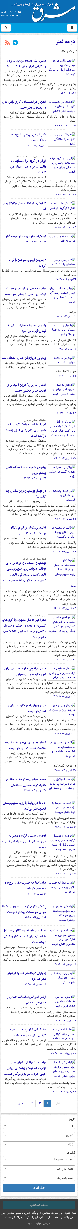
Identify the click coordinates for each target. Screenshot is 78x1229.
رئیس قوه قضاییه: (37, 615)
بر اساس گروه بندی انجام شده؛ (31, 157)
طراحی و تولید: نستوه (39, 1223)
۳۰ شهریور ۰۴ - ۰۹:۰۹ (65, 458)
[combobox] (39, 1126)
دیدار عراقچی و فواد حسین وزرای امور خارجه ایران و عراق (25, 671)
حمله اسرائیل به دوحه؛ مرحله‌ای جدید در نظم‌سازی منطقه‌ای (26, 782)
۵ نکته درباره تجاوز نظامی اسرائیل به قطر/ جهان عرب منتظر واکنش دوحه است (24, 936)
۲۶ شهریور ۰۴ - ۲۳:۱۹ (35, 478)
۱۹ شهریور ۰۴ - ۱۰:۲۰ (35, 894)
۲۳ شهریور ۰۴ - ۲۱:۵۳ (65, 734)
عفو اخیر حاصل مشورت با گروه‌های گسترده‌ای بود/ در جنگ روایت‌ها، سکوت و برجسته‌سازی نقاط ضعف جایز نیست (24, 628)
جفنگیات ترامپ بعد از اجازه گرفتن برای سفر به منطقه (28, 1032)
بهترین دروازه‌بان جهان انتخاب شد (24, 358)
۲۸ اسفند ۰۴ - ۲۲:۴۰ (65, 195)
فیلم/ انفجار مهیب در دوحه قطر (25, 236)
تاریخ (72, 1119)
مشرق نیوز (44, 11)
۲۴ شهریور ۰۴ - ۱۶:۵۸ (65, 608)
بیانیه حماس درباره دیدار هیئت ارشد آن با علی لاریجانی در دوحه (25, 291)
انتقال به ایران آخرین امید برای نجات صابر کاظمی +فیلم (26, 388)
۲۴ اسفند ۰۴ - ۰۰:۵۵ (65, 227)
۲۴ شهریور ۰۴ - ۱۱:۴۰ (65, 660)
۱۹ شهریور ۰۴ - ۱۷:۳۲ (65, 874)
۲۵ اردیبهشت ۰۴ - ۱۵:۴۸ (64, 1092)
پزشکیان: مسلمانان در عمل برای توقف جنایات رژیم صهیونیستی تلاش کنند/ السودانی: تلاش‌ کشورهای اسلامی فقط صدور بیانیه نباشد (39, 574)
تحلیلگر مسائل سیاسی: (34, 420)
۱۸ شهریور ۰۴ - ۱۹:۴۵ (35, 984)
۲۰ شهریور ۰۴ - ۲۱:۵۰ (65, 770)
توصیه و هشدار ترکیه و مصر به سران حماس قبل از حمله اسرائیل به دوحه (24, 841)
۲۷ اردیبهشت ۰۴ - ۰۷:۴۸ (63, 1053)
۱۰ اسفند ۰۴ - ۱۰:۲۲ (36, 242)
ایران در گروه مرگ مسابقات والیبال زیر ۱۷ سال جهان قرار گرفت (27, 166)
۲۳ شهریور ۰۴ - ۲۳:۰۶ (64, 697)
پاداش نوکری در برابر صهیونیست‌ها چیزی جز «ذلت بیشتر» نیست (24, 909)
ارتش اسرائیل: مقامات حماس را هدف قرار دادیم (26, 999)
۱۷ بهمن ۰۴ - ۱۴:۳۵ (66, 349)
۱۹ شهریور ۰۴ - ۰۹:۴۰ (35, 917)
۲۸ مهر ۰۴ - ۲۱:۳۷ (66, 413)
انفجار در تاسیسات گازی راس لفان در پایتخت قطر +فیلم (24, 104)
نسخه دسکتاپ (39, 1205)
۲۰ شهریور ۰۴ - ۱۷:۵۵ (35, 790)
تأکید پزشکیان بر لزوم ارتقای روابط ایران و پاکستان (28, 530)
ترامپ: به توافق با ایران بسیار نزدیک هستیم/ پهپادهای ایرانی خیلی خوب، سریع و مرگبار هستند (25, 1068)
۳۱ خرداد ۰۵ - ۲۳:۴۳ (65, 126)
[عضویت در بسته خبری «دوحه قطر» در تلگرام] (15, 43)
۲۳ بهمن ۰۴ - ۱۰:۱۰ (66, 316)
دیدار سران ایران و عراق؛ (34, 559)
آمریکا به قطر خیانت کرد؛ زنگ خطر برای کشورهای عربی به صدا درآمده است (25, 430)
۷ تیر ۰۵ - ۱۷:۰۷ (68, 93)
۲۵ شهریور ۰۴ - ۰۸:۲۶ (65, 519)
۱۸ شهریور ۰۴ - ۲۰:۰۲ (65, 964)
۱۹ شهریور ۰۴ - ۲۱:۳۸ (65, 827)
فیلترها (71, 1153)
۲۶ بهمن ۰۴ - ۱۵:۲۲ (66, 280)
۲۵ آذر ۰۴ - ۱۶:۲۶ (67, 376)
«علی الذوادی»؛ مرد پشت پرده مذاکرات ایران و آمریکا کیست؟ (26, 63)
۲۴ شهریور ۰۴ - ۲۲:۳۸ (64, 552)
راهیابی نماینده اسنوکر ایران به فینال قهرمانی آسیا (27, 328)
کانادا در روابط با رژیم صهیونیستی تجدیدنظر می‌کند (24, 806)
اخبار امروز (39, 1187)
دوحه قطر (65, 42)
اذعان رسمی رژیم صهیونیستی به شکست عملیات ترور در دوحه (25, 745)
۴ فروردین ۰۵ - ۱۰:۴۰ (35, 146)
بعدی (21, 1103)
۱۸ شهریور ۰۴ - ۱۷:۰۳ (65, 1021)
